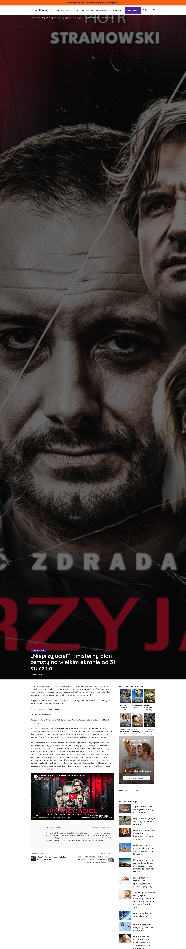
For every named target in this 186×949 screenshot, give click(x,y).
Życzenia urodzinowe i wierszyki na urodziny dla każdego (143, 809)
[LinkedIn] (148, 10)
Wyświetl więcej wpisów (101, 827)
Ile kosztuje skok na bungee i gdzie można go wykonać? (143, 927)
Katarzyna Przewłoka (54, 828)
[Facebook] (143, 10)
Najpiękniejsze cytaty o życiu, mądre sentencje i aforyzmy (144, 821)
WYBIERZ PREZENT (136, 778)
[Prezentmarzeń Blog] (41, 11)
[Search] (154, 10)
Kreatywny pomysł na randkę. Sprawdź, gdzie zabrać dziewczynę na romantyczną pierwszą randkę (144, 866)
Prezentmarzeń (143, 771)
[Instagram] (146, 10)
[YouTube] (151, 10)
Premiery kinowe (38, 650)
